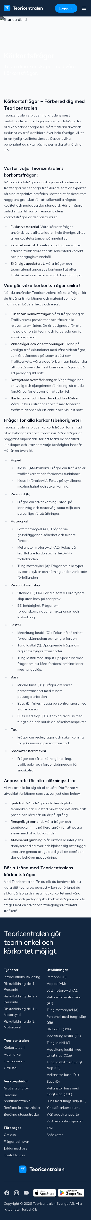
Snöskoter (55, 1135)
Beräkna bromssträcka (22, 1107)
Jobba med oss (15, 1148)
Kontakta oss (14, 1155)
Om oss (10, 1135)
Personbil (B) (56, 977)
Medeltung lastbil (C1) (64, 1036)
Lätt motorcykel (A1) (63, 990)
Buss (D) (53, 1081)
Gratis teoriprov (16, 1088)
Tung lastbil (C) (58, 1043)
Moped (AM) (56, 983)
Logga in (66, 8)
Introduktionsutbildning (22, 977)
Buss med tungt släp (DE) (66, 1101)
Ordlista (10, 1068)
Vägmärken (13, 1054)
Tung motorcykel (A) (62, 1010)
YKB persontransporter (65, 1121)
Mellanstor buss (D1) (63, 1074)
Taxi (50, 1128)
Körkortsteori (14, 1047)
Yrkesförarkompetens (63, 1107)
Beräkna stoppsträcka (21, 1114)
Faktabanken (14, 1061)
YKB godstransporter (63, 1114)
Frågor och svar (16, 1141)
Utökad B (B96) (59, 1029)
